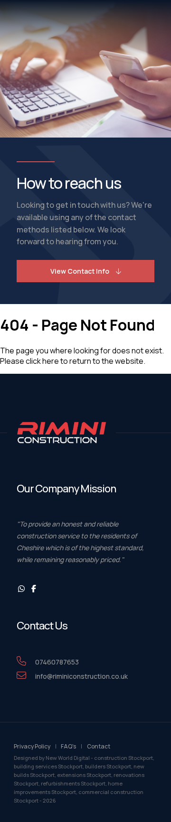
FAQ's (68, 746)
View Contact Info (79, 271)
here (50, 361)
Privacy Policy (32, 746)
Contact (98, 746)
